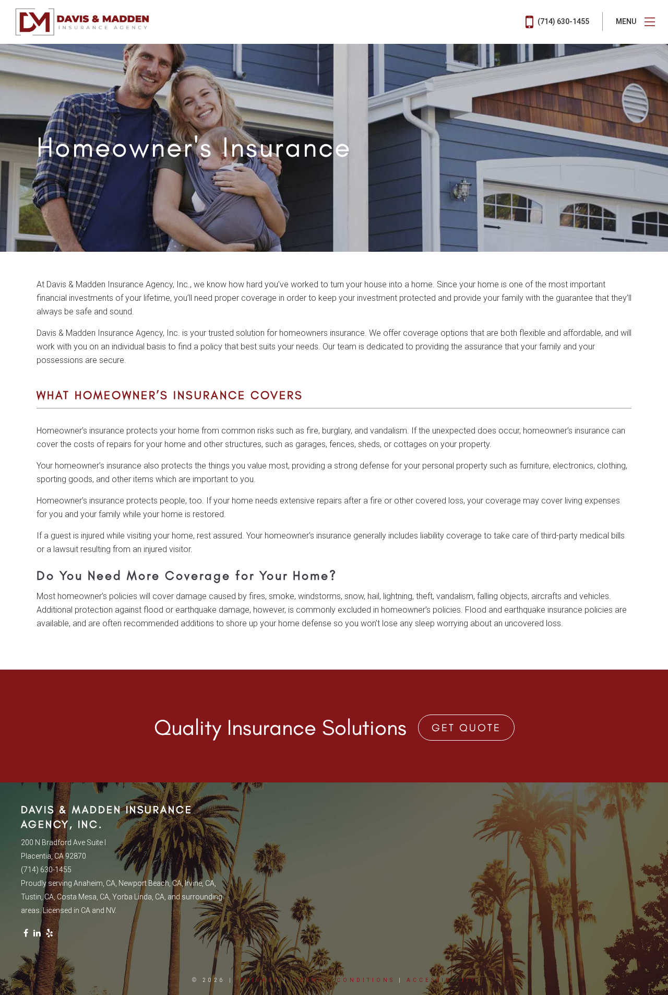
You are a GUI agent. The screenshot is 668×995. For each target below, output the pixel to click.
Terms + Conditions (345, 980)
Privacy (260, 980)
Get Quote (466, 727)
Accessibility (441, 980)
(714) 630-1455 (562, 21)
